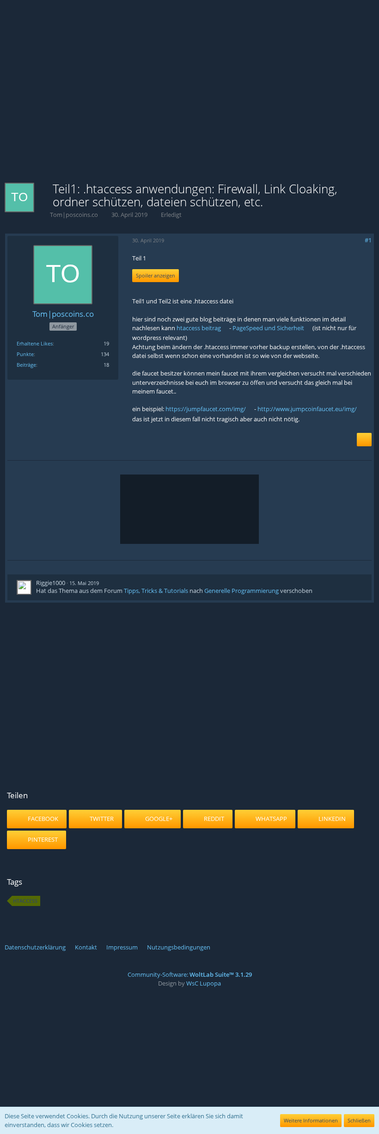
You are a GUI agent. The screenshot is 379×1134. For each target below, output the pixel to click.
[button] (178, 30)
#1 (368, 240)
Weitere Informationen (311, 1120)
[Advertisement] (189, 106)
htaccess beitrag (199, 328)
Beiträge (26, 364)
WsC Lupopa (203, 983)
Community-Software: (190, 974)
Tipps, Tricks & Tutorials (156, 590)
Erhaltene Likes (35, 343)
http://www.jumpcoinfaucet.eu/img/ (307, 409)
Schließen (359, 1120)
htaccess (25, 900)
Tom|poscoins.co (74, 214)
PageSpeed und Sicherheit (268, 328)
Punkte (25, 354)
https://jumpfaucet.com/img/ (205, 409)
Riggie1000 (50, 583)
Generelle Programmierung (241, 590)
